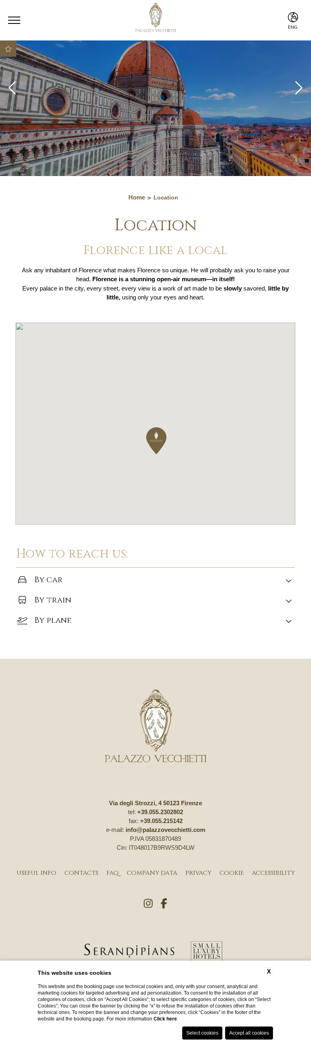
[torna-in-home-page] (155, 731)
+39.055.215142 (161, 820)
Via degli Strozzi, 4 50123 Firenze (155, 803)
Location (165, 197)
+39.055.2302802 (160, 811)
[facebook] (164, 904)
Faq (113, 873)
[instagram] (148, 904)
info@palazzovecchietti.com (165, 829)
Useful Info (36, 873)
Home (136, 197)
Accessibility (273, 873)
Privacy (198, 873)
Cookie (231, 873)
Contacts (81, 873)
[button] (156, 441)
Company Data (152, 873)
